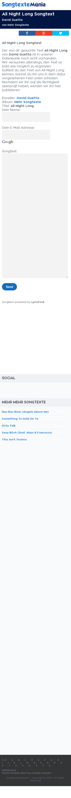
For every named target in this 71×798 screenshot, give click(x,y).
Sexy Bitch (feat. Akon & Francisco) (27, 432)
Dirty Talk (9, 425)
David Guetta (12, 19)
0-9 (4, 760)
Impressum (9, 770)
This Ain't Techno (14, 439)
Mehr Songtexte (18, 25)
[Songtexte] (29, 4)
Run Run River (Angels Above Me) (25, 411)
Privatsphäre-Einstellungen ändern (26, 773)
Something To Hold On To (20, 418)
